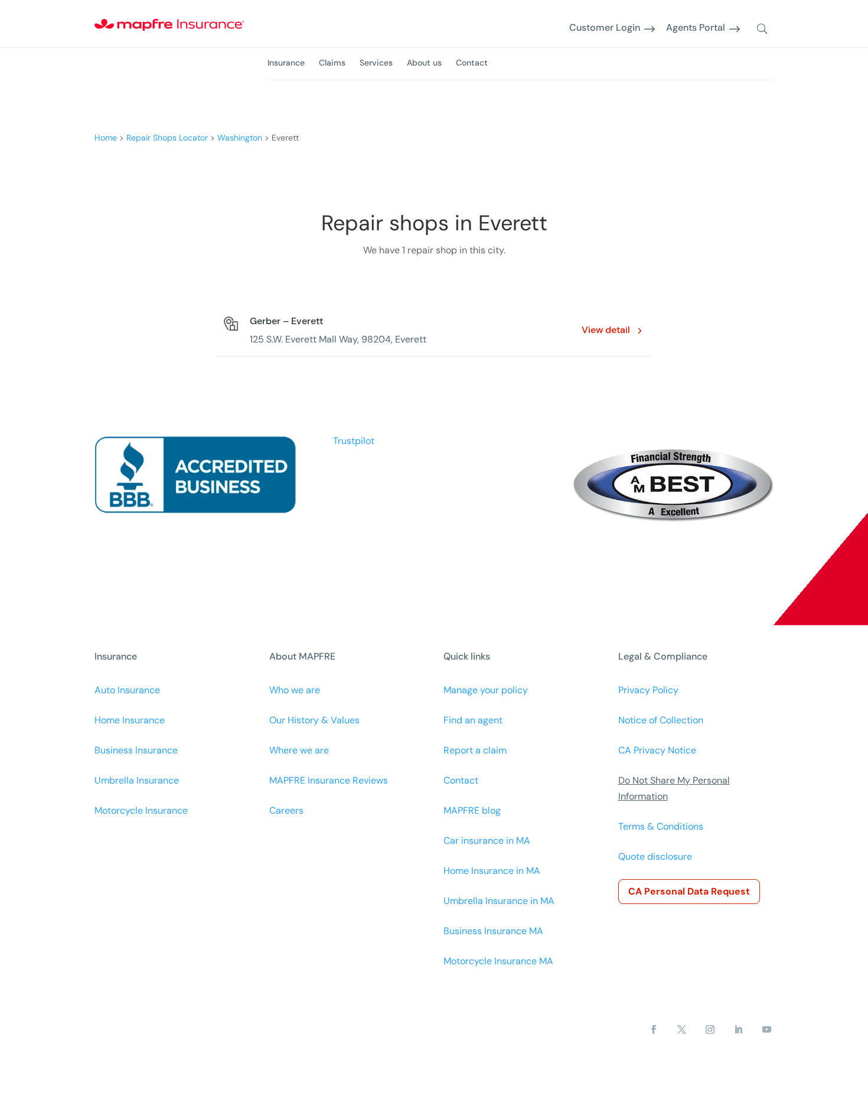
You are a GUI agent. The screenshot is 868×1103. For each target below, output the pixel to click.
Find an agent (472, 720)
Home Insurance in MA (491, 870)
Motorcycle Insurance (141, 810)
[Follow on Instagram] (710, 1030)
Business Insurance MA (493, 931)
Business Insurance (136, 750)
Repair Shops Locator (167, 137)
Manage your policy (485, 690)
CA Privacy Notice (657, 750)
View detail (606, 330)
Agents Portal (695, 28)
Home (105, 137)
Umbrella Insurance (136, 780)
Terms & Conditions (660, 826)
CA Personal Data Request (689, 891)
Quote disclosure (655, 856)
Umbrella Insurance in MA (498, 901)
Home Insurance (129, 720)
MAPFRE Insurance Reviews (328, 780)
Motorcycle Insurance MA (498, 961)
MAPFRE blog (472, 810)
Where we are (299, 750)
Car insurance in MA (486, 840)
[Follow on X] (681, 1030)
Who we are (294, 690)
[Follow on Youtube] (766, 1030)
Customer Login (604, 28)
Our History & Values (314, 720)
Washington (239, 137)
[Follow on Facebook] (653, 1030)
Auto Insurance (127, 690)
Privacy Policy (648, 690)
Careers (286, 810)
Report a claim (475, 750)
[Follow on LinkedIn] (738, 1030)
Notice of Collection (660, 720)
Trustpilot (353, 441)
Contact (472, 62)
